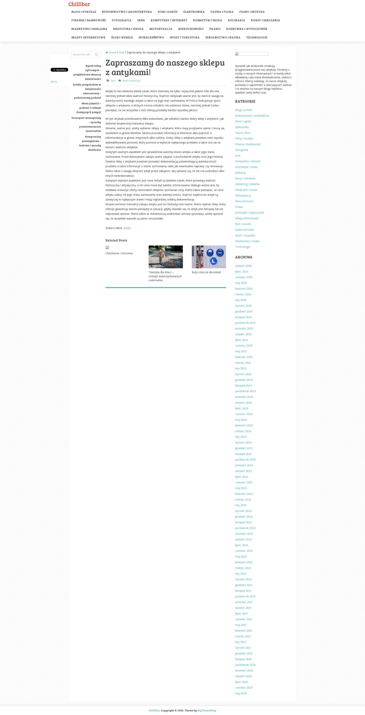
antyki (127, 228)
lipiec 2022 (241, 545)
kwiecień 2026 (244, 288)
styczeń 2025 (243, 374)
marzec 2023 (243, 499)
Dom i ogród (168, 11)
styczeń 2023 (243, 511)
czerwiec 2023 (244, 482)
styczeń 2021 (243, 647)
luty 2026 (240, 300)
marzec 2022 (243, 568)
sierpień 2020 (243, 676)
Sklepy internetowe (88, 37)
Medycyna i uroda (128, 29)
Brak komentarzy (131, 80)
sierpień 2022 (243, 539)
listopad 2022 (243, 522)
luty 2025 (240, 368)
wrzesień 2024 (244, 397)
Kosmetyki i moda (207, 20)
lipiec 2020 (241, 682)
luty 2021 (240, 642)
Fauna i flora (222, 11)
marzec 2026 (243, 294)
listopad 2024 (243, 385)
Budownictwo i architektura (127, 11)
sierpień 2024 (243, 402)
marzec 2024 (243, 431)
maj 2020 (241, 693)
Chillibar (79, 3)
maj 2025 (241, 351)
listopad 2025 (243, 317)
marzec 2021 (243, 636)
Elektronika (194, 11)
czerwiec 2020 (244, 687)
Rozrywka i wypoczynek (246, 29)
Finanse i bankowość (88, 20)
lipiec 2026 (241, 271)
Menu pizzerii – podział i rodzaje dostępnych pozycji (88, 107)
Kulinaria (236, 20)
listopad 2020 (243, 659)
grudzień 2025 (244, 311)
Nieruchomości (191, 29)
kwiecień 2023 (244, 494)
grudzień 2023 (244, 448)
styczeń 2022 (243, 579)
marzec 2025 (243, 362)
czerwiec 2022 (244, 551)
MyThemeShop (206, 710)
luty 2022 (240, 573)
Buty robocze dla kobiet (206, 272)
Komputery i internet (169, 20)
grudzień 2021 (244, 585)
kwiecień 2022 (244, 562)
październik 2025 (245, 323)
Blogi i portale (83, 11)
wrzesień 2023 (244, 465)
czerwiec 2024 (244, 414)
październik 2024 (245, 391)
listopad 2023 (243, 454)
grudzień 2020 (244, 653)
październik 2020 (245, 665)
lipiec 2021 (241, 613)
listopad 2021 (243, 590)
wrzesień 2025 (244, 328)
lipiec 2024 (241, 408)
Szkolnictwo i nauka (222, 37)
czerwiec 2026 (244, 277)
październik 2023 (245, 459)
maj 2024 (241, 419)
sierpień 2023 (243, 471)
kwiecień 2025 (244, 357)
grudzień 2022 (244, 516)
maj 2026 (241, 283)
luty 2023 (240, 505)
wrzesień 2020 (244, 670)
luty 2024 (240, 437)
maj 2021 (241, 625)
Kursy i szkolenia (265, 20)
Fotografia (122, 20)
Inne (141, 20)
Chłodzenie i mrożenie (119, 253)
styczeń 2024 (243, 442)
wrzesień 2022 (244, 533)
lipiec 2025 (241, 340)
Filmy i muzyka (252, 11)
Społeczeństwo (151, 37)
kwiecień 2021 (244, 630)
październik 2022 (245, 528)
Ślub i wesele (122, 37)
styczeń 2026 (243, 305)
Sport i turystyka (185, 37)
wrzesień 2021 (244, 602)
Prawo (215, 29)
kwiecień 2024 (244, 425)
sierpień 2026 (243, 266)
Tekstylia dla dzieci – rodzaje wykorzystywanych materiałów (165, 276)
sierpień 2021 (243, 608)
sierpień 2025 (243, 334)
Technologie (256, 37)
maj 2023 (241, 488)
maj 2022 (241, 556)
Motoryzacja (160, 29)
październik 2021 (245, 596)
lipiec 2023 (241, 476)
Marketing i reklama (89, 29)
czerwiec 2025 (244, 345)
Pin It (54, 81)
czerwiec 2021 (244, 619)
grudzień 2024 (244, 380)
